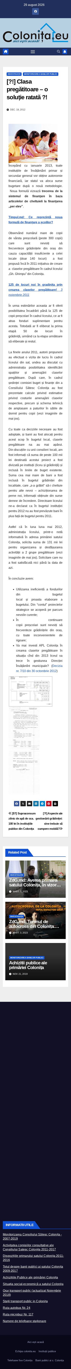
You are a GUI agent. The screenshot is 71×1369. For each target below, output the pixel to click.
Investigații (14, 74)
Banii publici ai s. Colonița (49, 1360)
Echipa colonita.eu (25, 1351)
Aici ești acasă (35, 1342)
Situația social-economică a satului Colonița (33, 1284)
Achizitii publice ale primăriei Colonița (28, 965)
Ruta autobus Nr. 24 (16, 1307)
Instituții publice (47, 1351)
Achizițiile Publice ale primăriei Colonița (30, 1277)
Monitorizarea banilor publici (40, 74)
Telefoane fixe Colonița (19, 1360)
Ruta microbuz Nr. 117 (18, 1314)
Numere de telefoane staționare (24, 1321)
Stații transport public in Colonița (25, 1301)
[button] (58, 51)
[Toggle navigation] (33, 51)
